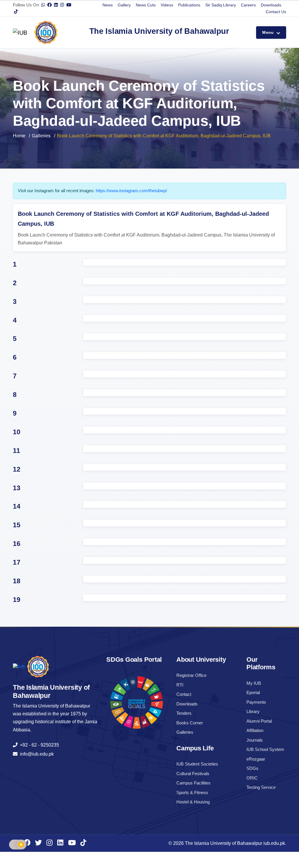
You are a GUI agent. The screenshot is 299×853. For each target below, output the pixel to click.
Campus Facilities (193, 782)
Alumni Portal (259, 721)
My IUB (253, 683)
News (107, 5)
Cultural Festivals (192, 773)
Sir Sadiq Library (220, 5)
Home (19, 135)
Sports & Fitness (192, 792)
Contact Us (276, 11)
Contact (183, 694)
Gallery (124, 5)
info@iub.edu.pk (36, 754)
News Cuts (146, 5)
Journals (254, 740)
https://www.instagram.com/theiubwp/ (131, 190)
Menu (268, 32)
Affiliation (254, 730)
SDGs (252, 768)
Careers (248, 5)
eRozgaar (255, 758)
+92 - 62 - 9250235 (38, 744)
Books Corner (189, 722)
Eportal (253, 692)
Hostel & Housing (193, 801)
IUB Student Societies (197, 763)
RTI (179, 684)
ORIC (252, 777)
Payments (256, 702)
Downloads (271, 5)
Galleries (41, 135)
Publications (189, 5)
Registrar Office (191, 675)
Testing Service (261, 787)
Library (253, 711)
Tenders (184, 713)
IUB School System (265, 749)
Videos (167, 5)
